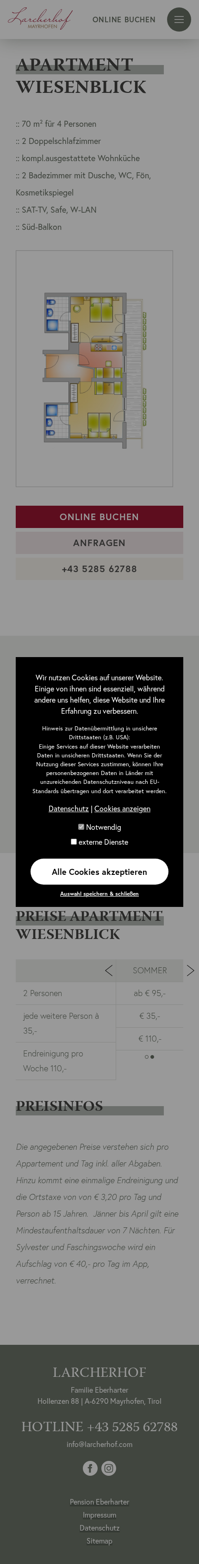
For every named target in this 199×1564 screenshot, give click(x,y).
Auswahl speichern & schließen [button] (99, 893)
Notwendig (102, 827)
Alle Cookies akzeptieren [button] (99, 871)
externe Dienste (102, 842)
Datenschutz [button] (69, 808)
